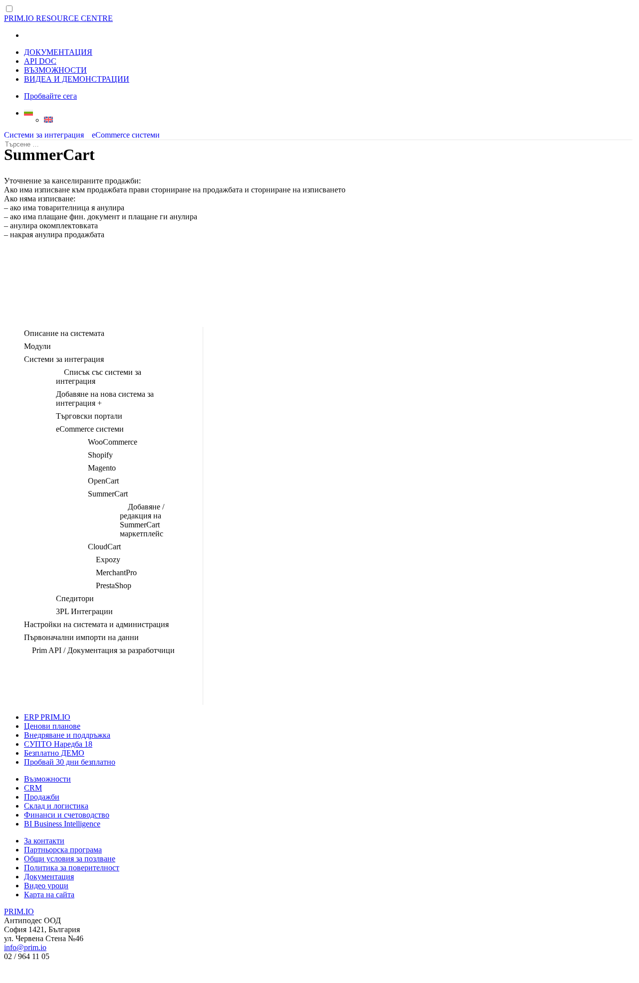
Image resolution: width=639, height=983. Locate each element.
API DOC (40, 61)
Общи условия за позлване (69, 858)
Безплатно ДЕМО (54, 753)
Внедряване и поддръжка (67, 735)
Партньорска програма (63, 849)
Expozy (108, 559)
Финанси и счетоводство (66, 815)
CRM (33, 788)
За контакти (44, 840)
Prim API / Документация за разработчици (103, 650)
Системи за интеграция (44, 135)
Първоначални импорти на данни (81, 637)
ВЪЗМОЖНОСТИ (55, 70)
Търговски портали (89, 416)
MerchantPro (116, 572)
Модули (37, 346)
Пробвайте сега (50, 96)
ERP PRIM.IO (47, 717)
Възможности (47, 779)
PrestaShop (113, 585)
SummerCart (108, 494)
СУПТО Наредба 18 (58, 744)
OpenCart (103, 481)
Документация (49, 876)
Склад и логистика (56, 806)
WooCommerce (112, 442)
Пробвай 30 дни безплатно (69, 762)
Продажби (41, 797)
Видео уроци (46, 885)
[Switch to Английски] (339, 120)
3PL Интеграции (84, 611)
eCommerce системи (126, 135)
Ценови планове (52, 726)
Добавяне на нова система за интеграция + (105, 398)
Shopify (100, 455)
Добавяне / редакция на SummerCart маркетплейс (142, 520)
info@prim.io (25, 947)
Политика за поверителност (71, 867)
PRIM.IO (19, 911)
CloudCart (104, 546)
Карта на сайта (49, 894)
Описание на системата (64, 333)
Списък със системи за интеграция (98, 376)
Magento (102, 468)
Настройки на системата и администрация (96, 624)
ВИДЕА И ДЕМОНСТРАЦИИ (76, 79)
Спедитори (75, 598)
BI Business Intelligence (62, 823)
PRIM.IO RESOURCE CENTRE (58, 18)
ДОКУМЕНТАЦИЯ (58, 52)
